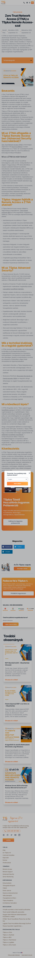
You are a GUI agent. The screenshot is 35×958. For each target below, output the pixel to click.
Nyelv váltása (17, 483)
